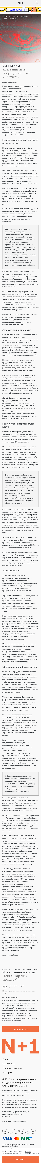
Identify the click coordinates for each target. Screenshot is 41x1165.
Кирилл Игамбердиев (9, 82)
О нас (5, 1059)
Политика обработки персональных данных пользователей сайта (18, 1145)
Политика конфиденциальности (32, 1152)
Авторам (7, 1072)
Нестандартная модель (10, 997)
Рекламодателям (12, 1068)
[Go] (3, 2)
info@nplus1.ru (22, 1121)
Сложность (9, 1064)
